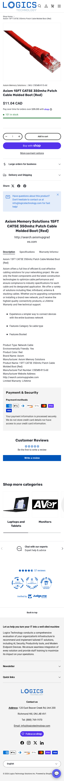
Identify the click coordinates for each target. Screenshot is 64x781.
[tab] (9, 252)
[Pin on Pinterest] (25, 186)
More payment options (32, 153)
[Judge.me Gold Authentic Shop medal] (32, 583)
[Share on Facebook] (19, 186)
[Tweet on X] (13, 186)
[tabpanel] (32, 320)
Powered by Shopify (44, 774)
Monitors (45, 521)
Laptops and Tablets (16, 523)
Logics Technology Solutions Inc (22, 774)
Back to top (32, 612)
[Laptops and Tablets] (16, 504)
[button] (52, 6)
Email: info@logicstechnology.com (32, 725)
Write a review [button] (32, 458)
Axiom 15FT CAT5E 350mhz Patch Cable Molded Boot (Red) (27, 19)
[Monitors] (45, 504)
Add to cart (43, 136)
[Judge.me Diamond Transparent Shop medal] (18, 583)
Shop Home (8, 17)
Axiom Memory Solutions (14, 85)
